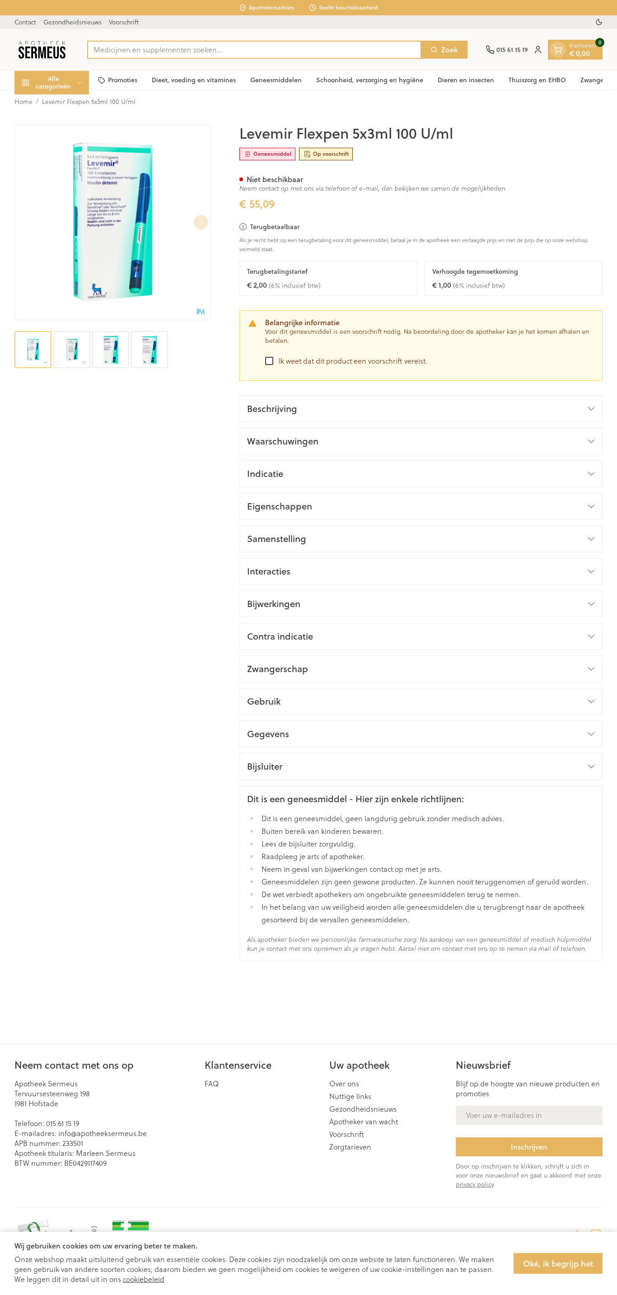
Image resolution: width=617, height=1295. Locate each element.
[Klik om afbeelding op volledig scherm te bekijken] (112, 222)
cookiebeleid (143, 1279)
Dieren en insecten (466, 79)
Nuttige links (350, 1096)
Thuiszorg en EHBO (537, 79)
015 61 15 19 (62, 1123)
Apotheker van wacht (363, 1122)
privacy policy (474, 1184)
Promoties (122, 79)
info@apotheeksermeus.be (102, 1133)
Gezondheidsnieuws (72, 22)
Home (23, 101)
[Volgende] (201, 222)
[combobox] (254, 50)
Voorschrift (124, 22)
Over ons (344, 1084)
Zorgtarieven (350, 1147)
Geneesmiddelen (276, 79)
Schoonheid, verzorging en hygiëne (369, 79)
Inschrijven (529, 1146)
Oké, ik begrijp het (558, 1263)
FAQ (212, 1084)
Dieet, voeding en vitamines (194, 79)
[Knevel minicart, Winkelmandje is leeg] (558, 50)
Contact (25, 22)
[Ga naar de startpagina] (41, 49)
